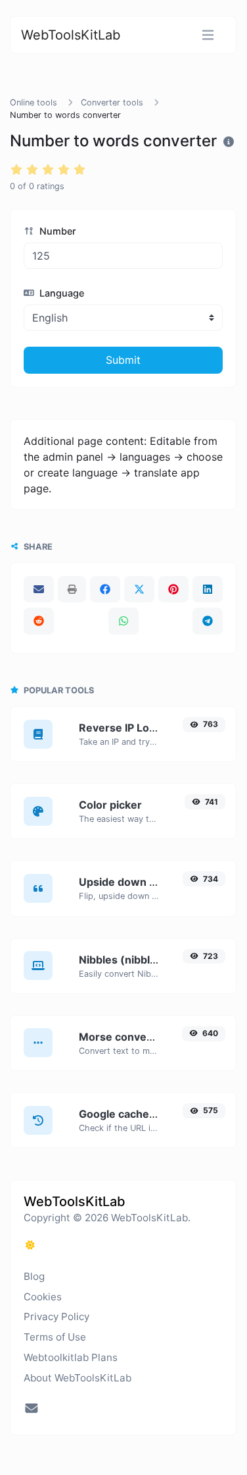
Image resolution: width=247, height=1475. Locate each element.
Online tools (33, 102)
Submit (123, 359)
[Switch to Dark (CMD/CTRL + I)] (30, 1245)
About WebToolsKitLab (77, 1378)
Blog (34, 1276)
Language (60, 293)
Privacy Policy (56, 1316)
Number (56, 231)
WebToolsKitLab (70, 35)
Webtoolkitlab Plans (71, 1357)
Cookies (43, 1296)
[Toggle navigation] (208, 35)
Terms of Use (55, 1337)
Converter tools (112, 102)
